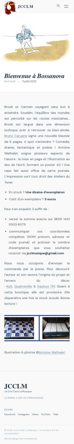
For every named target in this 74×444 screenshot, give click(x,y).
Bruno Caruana (15, 136)
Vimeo (35, 414)
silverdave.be (30, 438)
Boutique (9, 81)
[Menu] (66, 6)
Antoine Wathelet (52, 352)
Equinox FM (46, 286)
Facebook (9, 414)
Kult (9, 286)
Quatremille (23, 286)
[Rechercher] (58, 6)
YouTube (45, 414)
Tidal (55, 414)
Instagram (23, 414)
